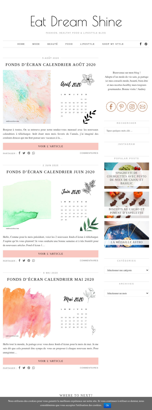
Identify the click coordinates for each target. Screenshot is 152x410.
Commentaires (89, 153)
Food (69, 44)
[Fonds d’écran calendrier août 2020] (50, 97)
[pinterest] (146, 44)
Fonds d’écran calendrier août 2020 (51, 64)
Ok (107, 405)
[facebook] (141, 44)
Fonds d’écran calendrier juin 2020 (51, 172)
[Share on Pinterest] (29, 153)
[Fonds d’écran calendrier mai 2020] (50, 312)
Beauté (53, 44)
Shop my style (113, 44)
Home (21, 44)
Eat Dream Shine (76, 21)
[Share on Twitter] (24, 153)
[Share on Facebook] (20, 153)
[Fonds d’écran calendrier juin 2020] (50, 204)
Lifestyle (87, 44)
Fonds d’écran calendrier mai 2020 (50, 279)
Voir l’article (50, 146)
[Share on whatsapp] (33, 153)
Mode (36, 44)
